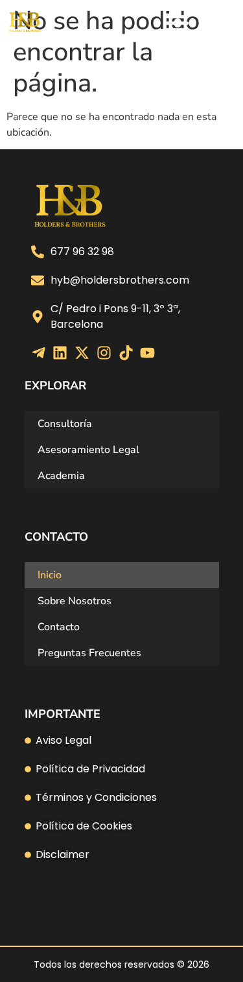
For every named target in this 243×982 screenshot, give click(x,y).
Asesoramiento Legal (88, 450)
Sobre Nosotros (74, 601)
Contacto (59, 627)
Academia (61, 476)
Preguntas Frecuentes (89, 653)
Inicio (50, 575)
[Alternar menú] (177, 23)
